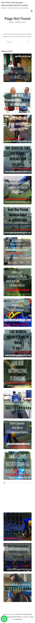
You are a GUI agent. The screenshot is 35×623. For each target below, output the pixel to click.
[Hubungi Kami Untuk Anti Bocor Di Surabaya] (17, 190)
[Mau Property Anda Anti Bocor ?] (17, 496)
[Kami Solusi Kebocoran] (17, 251)
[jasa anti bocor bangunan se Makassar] (17, 588)
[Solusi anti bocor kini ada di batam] (17, 435)
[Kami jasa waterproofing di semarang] (17, 374)
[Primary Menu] (31, 11)
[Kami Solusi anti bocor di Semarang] (17, 465)
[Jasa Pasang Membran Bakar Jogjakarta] (17, 343)
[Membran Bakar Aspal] (17, 98)
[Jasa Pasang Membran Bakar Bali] (17, 129)
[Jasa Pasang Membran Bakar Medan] (17, 159)
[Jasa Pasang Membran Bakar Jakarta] (17, 221)
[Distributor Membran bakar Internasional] (17, 68)
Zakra (32, 617)
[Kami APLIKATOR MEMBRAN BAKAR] (17, 282)
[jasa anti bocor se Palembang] (17, 557)
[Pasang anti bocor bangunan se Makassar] (17, 404)
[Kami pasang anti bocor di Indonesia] (17, 526)
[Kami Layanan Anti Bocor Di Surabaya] (17, 312)
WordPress (18, 619)
